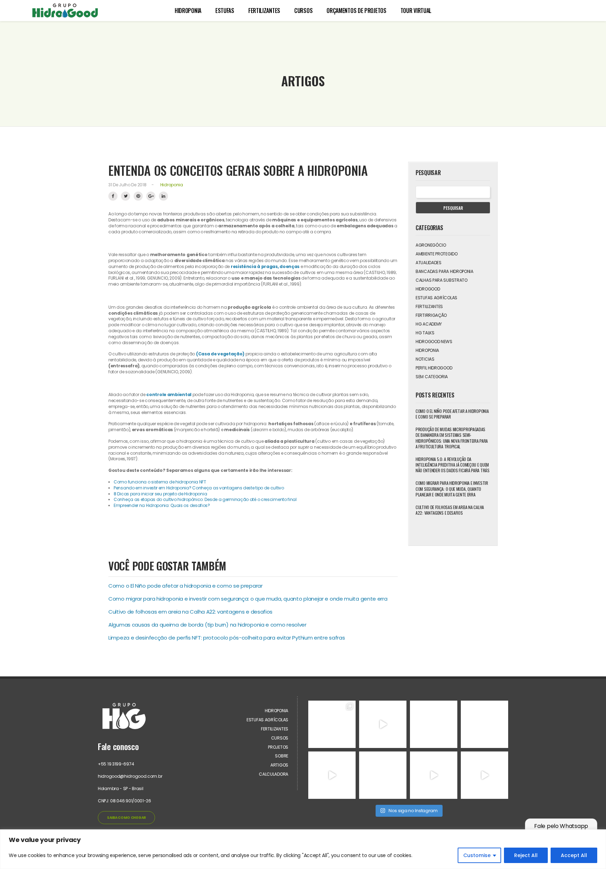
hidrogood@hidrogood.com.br (130, 776)
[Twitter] (125, 196)
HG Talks (425, 333)
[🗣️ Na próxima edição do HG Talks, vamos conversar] (484, 724)
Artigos (279, 765)
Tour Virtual (415, 10)
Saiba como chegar (126, 817)
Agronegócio (431, 245)
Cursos (303, 10)
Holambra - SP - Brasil (120, 788)
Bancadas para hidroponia (444, 271)
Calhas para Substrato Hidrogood (441, 284)
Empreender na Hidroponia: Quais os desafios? (162, 505)
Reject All (526, 855)
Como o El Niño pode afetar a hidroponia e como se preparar (185, 585)
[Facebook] (112, 196)
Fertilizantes (264, 10)
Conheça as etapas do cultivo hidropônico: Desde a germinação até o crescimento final (205, 499)
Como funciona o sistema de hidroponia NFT (160, 482)
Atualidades (429, 263)
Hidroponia (188, 10)
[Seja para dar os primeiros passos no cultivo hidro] (382, 724)
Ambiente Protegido (437, 254)
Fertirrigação (431, 315)
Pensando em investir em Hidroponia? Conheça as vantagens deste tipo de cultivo (199, 488)
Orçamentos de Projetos (356, 10)
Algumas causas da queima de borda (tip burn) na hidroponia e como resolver (207, 624)
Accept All (574, 855)
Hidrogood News (434, 342)
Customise (477, 855)
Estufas (224, 10)
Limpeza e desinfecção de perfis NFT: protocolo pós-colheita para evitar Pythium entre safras (226, 637)
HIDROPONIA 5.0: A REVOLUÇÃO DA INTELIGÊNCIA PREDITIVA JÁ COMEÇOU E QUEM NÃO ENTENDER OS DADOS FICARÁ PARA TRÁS (453, 464)
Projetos (278, 747)
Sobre (281, 756)
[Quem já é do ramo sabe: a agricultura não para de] (484, 775)
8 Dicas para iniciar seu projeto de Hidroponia (161, 494)
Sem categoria (432, 377)
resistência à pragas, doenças (265, 266)
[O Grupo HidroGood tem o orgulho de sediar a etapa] (382, 775)
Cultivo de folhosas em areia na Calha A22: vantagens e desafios (190, 611)
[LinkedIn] (163, 196)
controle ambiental (168, 394)
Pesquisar (453, 208)
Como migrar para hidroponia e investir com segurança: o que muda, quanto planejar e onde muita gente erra (248, 598)
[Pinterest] (138, 196)
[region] (303, 849)
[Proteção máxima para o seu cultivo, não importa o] (332, 724)
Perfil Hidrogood (434, 368)
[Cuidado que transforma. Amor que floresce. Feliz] (433, 724)
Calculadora (273, 774)
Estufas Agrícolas (436, 298)
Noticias (425, 359)
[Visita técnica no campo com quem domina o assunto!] (332, 775)
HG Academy (429, 324)
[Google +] (150, 196)
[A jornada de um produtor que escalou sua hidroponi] (433, 775)
